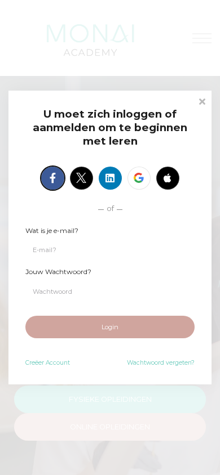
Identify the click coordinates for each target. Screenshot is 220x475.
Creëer (47, 362)
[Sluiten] (202, 100)
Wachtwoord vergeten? (161, 362)
